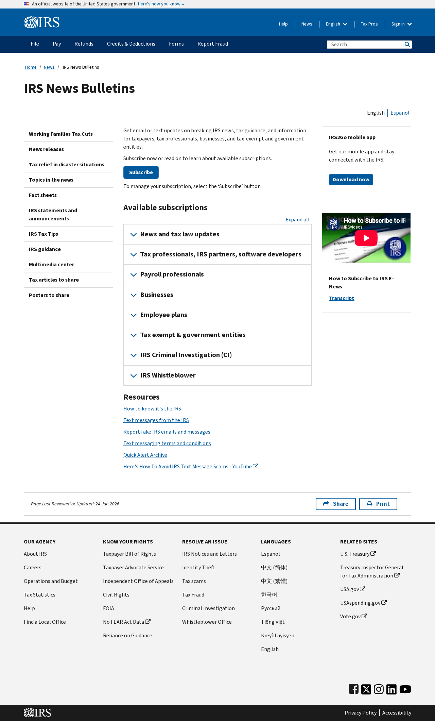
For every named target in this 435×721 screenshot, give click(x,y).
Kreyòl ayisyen (277, 635)
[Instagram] (379, 687)
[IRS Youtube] (405, 687)
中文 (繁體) (274, 581)
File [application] (35, 43)
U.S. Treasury (354, 553)
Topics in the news (51, 179)
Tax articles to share (54, 279)
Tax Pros (369, 24)
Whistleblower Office (207, 621)
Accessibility (396, 712)
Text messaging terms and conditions (167, 443)
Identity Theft (198, 567)
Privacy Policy (361, 712)
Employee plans (163, 314)
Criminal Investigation (208, 608)
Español (400, 112)
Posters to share (49, 295)
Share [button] (340, 504)
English (333, 24)
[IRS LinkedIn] (391, 687)
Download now (351, 179)
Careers (32, 567)
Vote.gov (350, 616)
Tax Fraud (193, 594)
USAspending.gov (360, 602)
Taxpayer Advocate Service (133, 567)
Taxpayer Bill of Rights (129, 553)
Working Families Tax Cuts (61, 133)
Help (283, 24)
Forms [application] (176, 43)
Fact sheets (43, 195)
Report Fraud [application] (212, 43)
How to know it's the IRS (152, 408)
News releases (46, 149)
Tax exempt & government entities (193, 334)
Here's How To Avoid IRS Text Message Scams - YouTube (187, 466)
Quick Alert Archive (145, 454)
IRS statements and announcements (53, 214)
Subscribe (141, 172)
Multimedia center (51, 264)
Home (31, 67)
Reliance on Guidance (127, 635)
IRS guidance (45, 249)
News (306, 24)
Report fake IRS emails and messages (166, 431)
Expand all (297, 219)
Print (383, 504)
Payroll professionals (172, 274)
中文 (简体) (274, 567)
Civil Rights (116, 594)
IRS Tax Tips (43, 233)
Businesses (156, 294)
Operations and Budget (51, 581)
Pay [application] (57, 43)
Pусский (270, 608)
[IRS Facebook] (354, 687)
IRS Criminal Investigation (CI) (186, 354)
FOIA (108, 608)
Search (406, 44)
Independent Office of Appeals (138, 581)
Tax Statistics (39, 594)
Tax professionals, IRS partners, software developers (220, 254)
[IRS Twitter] (366, 687)
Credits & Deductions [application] (131, 43)
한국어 (269, 594)
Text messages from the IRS (156, 420)
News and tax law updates (180, 234)
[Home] (41, 19)
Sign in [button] (399, 24)
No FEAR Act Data (123, 621)
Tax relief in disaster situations (66, 164)
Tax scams (194, 581)
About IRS (35, 553)
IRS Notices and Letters (209, 553)
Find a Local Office (45, 621)
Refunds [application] (83, 43)
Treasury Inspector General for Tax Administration (371, 571)
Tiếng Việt (273, 621)
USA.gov (349, 589)
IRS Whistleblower (168, 375)
